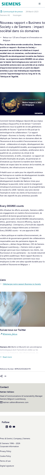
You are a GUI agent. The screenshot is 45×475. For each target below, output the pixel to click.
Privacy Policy (5, 451)
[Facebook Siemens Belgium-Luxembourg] (11, 426)
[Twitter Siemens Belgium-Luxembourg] (3, 426)
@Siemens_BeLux (10, 334)
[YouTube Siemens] (14, 426)
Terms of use (5, 461)
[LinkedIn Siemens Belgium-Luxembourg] (7, 426)
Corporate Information (9, 446)
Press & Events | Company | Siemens (15, 438)
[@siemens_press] (22, 309)
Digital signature (7, 466)
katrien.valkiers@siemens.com (15, 402)
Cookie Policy (5, 456)
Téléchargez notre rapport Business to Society (22, 284)
